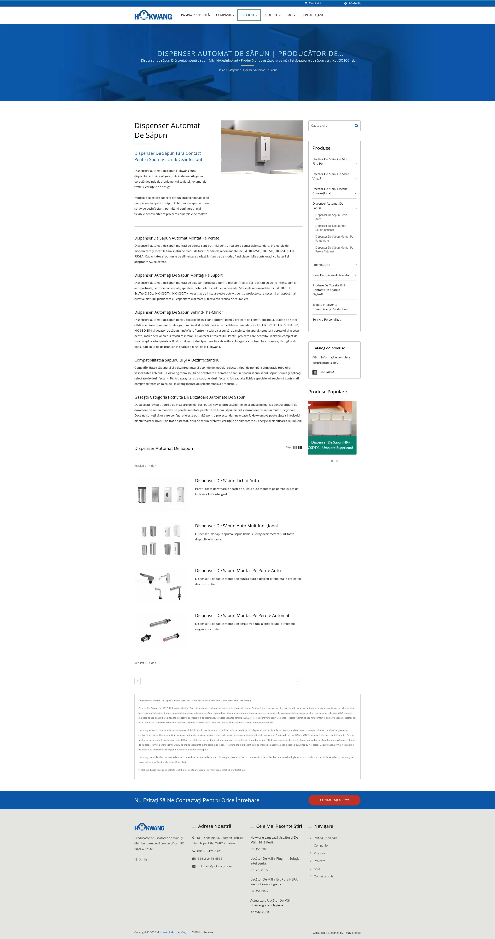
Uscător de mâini (207, 770)
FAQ (290, 15)
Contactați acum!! (334, 800)
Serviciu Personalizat (326, 319)
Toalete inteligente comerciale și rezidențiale (330, 307)
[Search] (356, 126)
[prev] (137, 681)
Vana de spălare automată (330, 275)
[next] (298, 681)
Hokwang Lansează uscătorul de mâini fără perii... (274, 839)
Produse (248, 15)
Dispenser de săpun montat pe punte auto (238, 570)
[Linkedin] (145, 859)
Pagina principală (195, 15)
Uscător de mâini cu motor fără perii (331, 161)
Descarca (327, 372)
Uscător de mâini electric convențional (329, 191)
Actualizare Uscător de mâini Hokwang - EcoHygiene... (271, 902)
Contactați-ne (312, 15)
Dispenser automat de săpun (259, 70)
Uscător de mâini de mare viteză (330, 176)
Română (355, 3)
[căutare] (306, 3)
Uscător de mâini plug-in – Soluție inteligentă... (275, 860)
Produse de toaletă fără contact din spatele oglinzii (328, 290)
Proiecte (271, 15)
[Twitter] (140, 859)
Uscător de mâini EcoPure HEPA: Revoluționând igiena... (274, 881)
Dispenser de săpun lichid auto (227, 480)
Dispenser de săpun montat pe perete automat (242, 615)
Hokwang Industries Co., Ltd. (174, 932)
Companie (224, 15)
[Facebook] (136, 859)
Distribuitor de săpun (186, 770)
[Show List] (300, 447)
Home (221, 70)
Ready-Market (352, 933)
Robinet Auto (321, 264)
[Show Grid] (295, 447)
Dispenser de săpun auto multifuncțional (236, 525)
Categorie (233, 70)
